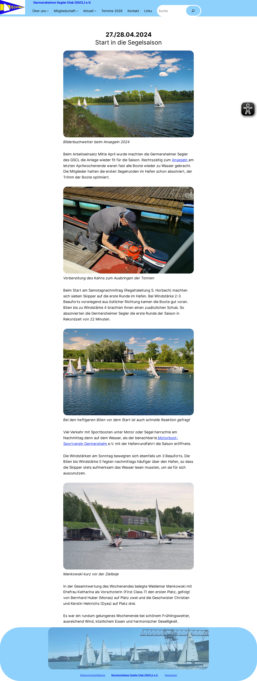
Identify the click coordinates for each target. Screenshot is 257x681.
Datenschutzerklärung (92, 675)
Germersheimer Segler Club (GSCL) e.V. (62, 2)
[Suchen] (193, 11)
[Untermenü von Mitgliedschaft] (77, 11)
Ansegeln (180, 160)
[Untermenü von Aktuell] (95, 11)
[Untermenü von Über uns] (48, 11)
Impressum (171, 675)
